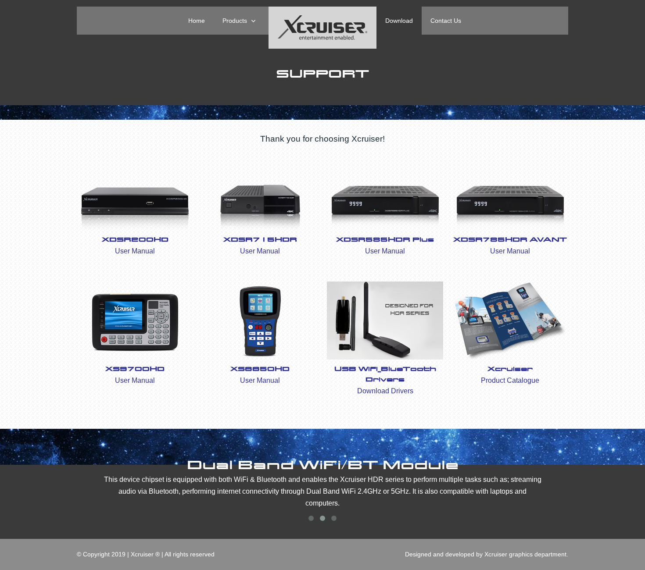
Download (399, 20)
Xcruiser (510, 369)
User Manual (135, 251)
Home (196, 20)
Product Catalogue (510, 380)
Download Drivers (385, 391)
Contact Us (445, 20)
